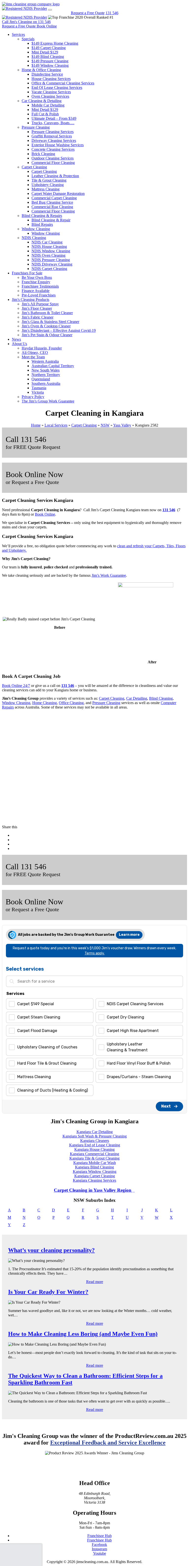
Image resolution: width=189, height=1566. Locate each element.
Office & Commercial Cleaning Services (63, 83)
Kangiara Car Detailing (95, 1132)
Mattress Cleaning (46, 189)
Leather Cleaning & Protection (55, 176)
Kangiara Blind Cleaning (94, 1167)
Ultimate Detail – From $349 (54, 118)
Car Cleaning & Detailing (42, 101)
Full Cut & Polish (45, 114)
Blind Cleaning (161, 698)
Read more (94, 1282)
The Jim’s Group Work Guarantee (48, 401)
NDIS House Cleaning (49, 246)
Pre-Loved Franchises (39, 295)
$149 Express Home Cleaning (55, 43)
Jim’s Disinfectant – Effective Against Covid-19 (59, 330)
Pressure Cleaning (36, 127)
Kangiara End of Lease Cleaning (94, 1145)
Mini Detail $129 (45, 52)
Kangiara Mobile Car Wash (94, 1163)
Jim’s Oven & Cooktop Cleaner (46, 326)
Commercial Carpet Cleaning (54, 198)
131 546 (112, 13)
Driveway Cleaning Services (54, 140)
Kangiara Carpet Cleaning (94, 1176)
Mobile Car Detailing (48, 105)
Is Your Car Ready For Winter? (48, 1292)
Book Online (45, 514)
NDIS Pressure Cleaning (51, 260)
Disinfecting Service (47, 74)
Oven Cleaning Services (50, 96)
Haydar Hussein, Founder (42, 348)
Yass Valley (122, 425)
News (16, 339)
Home (36, 425)
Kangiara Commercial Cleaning (94, 1154)
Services (18, 34)
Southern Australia (46, 383)
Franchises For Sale (27, 273)
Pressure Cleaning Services (53, 132)
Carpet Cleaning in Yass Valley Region (93, 1190)
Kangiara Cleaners (94, 1140)
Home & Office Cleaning (41, 70)
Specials (28, 39)
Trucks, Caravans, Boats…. (53, 123)
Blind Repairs (42, 224)
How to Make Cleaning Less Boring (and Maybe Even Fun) (83, 1334)
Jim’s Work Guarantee (109, 575)
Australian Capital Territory (53, 366)
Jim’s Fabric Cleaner (37, 317)
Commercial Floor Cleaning (53, 163)
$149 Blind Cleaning (48, 56)
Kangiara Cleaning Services (94, 1180)
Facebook (99, 1544)
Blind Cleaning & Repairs (42, 216)
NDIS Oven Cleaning (48, 255)
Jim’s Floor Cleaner (37, 308)
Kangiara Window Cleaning (94, 1171)
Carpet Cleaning (34, 167)
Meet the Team (33, 357)
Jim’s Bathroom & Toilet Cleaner (47, 313)
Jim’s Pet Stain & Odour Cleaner (47, 335)
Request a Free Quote (88, 13)
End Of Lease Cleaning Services (57, 87)
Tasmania (39, 388)
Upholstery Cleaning (48, 185)
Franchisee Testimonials (40, 286)
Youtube (99, 1553)
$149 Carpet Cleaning (49, 48)
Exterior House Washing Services (58, 145)
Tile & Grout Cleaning (49, 180)
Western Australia (45, 361)
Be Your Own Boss (37, 277)
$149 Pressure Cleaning (50, 61)
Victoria (38, 392)
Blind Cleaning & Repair (51, 220)
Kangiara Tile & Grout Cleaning (94, 1158)
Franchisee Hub (99, 1540)
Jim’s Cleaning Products (30, 299)
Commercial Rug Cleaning (52, 207)
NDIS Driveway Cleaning (52, 264)
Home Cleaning (44, 703)
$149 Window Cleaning (50, 65)
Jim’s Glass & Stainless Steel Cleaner (50, 322)
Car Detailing (136, 698)
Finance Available (35, 291)
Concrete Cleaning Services (53, 149)
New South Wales (46, 370)
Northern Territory (46, 375)
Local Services (56, 425)
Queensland (41, 379)
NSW (105, 425)
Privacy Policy (33, 397)
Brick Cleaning (43, 154)
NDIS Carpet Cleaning (49, 269)
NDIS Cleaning (34, 238)
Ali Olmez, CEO (35, 352)
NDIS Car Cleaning (47, 242)
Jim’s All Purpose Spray (40, 304)
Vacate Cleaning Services (51, 92)
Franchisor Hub (99, 1536)
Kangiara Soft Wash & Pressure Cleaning (95, 1136)
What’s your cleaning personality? (51, 1250)
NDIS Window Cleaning (51, 251)
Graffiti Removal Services (52, 136)
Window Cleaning (36, 229)
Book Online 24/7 (16, 685)
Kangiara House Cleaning (94, 1149)
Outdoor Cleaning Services (53, 158)
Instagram (99, 1549)
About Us (19, 344)
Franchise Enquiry (36, 282)
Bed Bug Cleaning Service (52, 202)
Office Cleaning (71, 703)
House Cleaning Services (51, 79)
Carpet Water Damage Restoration (58, 193)
